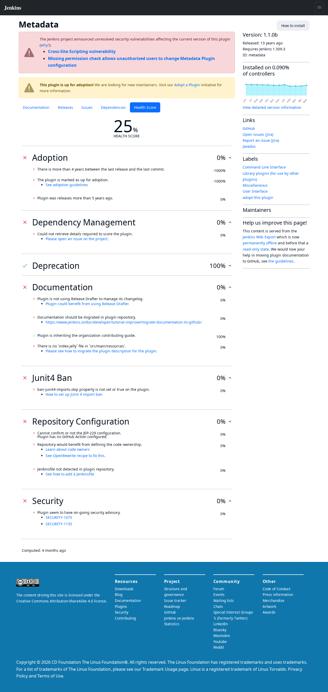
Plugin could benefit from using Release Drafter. (87, 303)
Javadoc (249, 146)
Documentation (36, 107)
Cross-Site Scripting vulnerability (82, 51)
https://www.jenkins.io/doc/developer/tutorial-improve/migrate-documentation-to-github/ (124, 322)
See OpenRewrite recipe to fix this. (76, 455)
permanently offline (260, 242)
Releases (65, 107)
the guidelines (281, 261)
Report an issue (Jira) (261, 140)
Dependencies (113, 107)
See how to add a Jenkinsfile (70, 474)
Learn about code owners (68, 449)
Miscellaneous (255, 185)
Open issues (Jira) (258, 134)
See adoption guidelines (67, 184)
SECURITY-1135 (59, 523)
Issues (87, 107)
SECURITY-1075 (59, 517)
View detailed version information (272, 107)
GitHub (249, 128)
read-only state (256, 249)
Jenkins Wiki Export (259, 236)
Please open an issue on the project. (77, 238)
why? (45, 45)
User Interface (255, 191)
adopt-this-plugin (258, 197)
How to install (293, 25)
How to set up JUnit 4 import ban (74, 394)
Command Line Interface (264, 167)
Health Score (145, 107)
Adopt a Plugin (187, 84)
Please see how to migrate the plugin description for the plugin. (101, 350)
